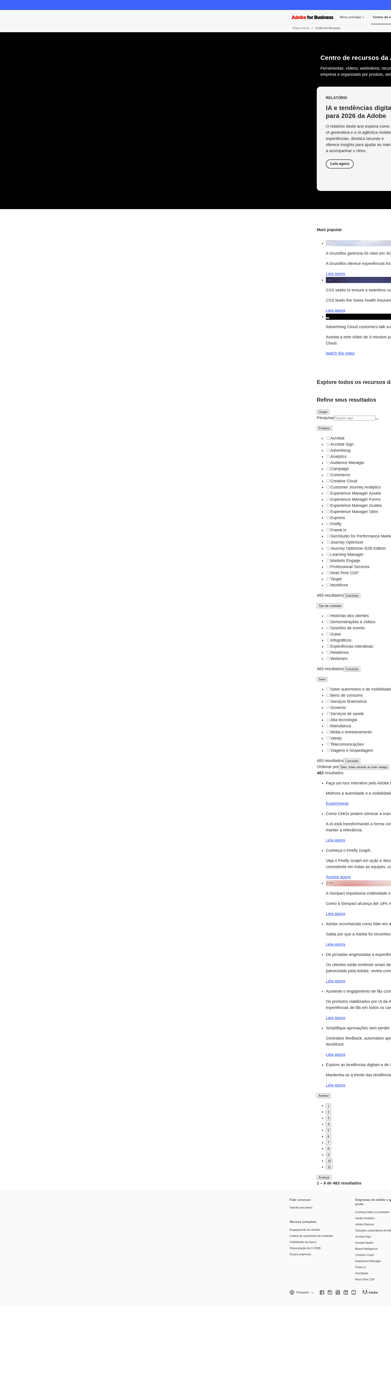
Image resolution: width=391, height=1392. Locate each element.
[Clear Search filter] (377, 419)
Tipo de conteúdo (330, 606)
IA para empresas (300, 1254)
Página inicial (300, 28)
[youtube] (353, 1292)
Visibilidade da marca (303, 1242)
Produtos (324, 428)
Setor (322, 679)
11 (329, 1167)
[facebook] (322, 1292)
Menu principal (350, 17)
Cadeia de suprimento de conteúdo (311, 1236)
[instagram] (330, 1292)
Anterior (324, 1095)
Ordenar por (328, 766)
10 (329, 1161)
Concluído (351, 595)
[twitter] (338, 1292)
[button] (301, 1292)
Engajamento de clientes (305, 1229)
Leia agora (339, 163)
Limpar (323, 412)
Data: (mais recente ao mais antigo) (364, 767)
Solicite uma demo (301, 1207)
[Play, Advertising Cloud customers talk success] (327, 318)
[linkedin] (345, 1292)
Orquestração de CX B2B (305, 1248)
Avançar (324, 1177)
